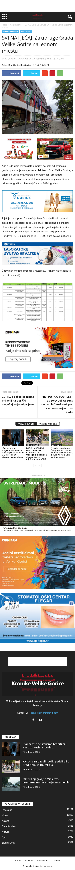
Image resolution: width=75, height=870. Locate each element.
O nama (29, 860)
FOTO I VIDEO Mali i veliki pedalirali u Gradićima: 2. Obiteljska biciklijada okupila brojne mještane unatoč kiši (36, 453)
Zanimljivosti (8, 842)
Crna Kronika (8, 826)
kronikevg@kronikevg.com (44, 712)
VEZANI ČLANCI (26, 424)
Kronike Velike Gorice (19, 65)
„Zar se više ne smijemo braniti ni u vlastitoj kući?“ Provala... (45, 745)
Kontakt (56, 860)
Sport (4, 837)
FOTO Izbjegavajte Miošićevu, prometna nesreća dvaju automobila (46, 780)
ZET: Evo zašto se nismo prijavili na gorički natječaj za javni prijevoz (18, 400)
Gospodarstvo (10, 31)
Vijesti (5, 815)
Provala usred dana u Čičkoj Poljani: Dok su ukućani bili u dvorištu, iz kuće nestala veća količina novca (62, 452)
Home (4, 25)
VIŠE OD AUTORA (48, 424)
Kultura (5, 831)
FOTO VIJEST (32, 445)
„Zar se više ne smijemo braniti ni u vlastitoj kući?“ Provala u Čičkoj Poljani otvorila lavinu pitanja (13, 452)
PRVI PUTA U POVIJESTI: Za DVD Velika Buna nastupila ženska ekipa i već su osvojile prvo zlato (57, 404)
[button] (69, 17)
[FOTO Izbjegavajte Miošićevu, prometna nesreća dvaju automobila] (11, 784)
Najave (5, 821)
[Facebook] (34, 720)
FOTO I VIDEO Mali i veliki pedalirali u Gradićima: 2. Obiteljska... (46, 763)
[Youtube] (41, 720)
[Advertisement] (37, 6)
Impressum (42, 860)
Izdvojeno (26, 31)
